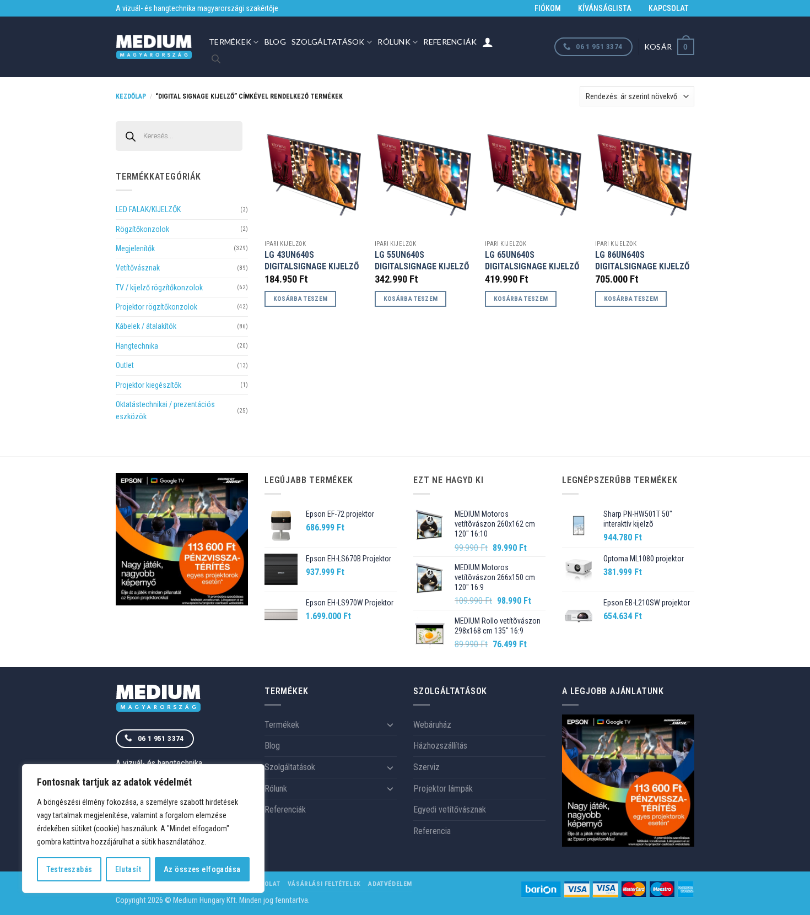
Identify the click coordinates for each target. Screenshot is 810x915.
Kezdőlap (131, 96)
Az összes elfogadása (202, 869)
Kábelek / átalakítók (146, 326)
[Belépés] (487, 42)
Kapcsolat (669, 8)
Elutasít (128, 869)
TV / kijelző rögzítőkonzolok (159, 287)
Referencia (432, 831)
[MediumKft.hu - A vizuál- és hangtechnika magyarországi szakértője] (154, 47)
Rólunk (394, 41)
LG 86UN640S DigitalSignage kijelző (642, 261)
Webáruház (432, 724)
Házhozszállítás (440, 745)
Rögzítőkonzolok (142, 229)
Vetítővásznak (138, 267)
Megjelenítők (135, 248)
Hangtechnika (137, 346)
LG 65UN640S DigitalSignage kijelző (532, 261)
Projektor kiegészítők (148, 385)
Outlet (125, 365)
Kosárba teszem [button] (300, 298)
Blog (275, 41)
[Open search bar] (216, 59)
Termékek (230, 41)
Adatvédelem (390, 883)
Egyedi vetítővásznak (449, 809)
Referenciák (450, 41)
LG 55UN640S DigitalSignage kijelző (422, 261)
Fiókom (547, 8)
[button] (669, 46)
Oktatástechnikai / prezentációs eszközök (165, 410)
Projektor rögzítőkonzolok (156, 306)
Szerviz (426, 767)
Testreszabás (69, 869)
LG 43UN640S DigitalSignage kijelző (311, 261)
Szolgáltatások (328, 41)
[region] (143, 828)
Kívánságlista (604, 8)
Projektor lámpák (443, 788)
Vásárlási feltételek (324, 883)
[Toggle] (390, 724)
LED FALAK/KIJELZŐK (148, 209)
